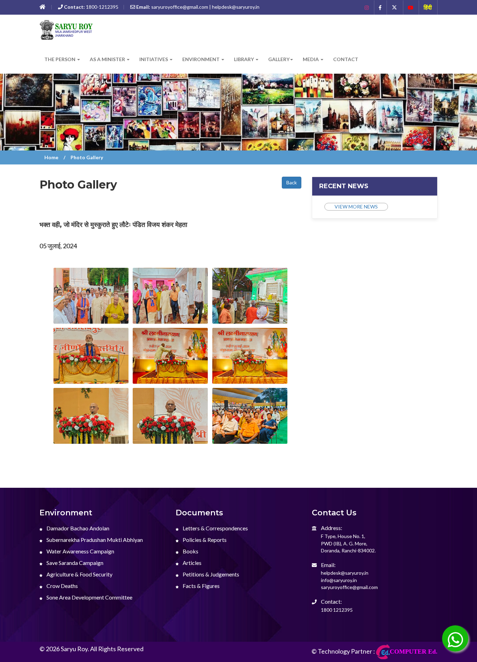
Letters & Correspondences (215, 528)
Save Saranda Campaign (74, 562)
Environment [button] (201, 59)
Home (51, 157)
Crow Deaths (61, 585)
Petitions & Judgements (210, 574)
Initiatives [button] (154, 59)
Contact (345, 59)
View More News (356, 206)
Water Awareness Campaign (79, 551)
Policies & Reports (204, 539)
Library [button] (244, 59)
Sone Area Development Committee (88, 597)
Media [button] (311, 59)
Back (291, 182)
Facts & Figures (201, 585)
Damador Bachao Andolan (77, 528)
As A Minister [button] (108, 59)
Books (190, 551)
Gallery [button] (278, 59)
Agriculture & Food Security (78, 574)
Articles (191, 562)
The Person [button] (60, 59)
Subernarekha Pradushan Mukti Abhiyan (94, 539)
